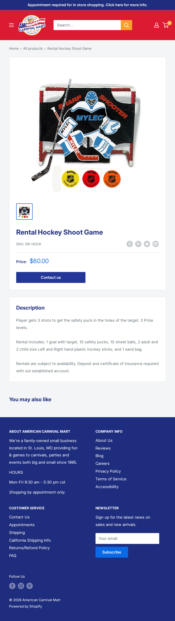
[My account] (156, 25)
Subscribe (111, 552)
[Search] (126, 25)
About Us (104, 440)
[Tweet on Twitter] (147, 243)
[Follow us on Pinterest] (29, 585)
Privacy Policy (108, 471)
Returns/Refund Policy (29, 548)
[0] (166, 25)
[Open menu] (11, 25)
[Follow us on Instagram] (21, 585)
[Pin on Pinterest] (138, 243)
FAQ (12, 555)
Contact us (51, 277)
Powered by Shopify (25, 606)
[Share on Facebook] (129, 243)
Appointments (22, 525)
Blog (99, 455)
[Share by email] (155, 243)
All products (33, 48)
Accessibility (106, 486)
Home (14, 48)
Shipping (17, 532)
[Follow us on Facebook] (12, 585)
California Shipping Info (30, 540)
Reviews (103, 448)
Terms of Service (110, 479)
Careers (102, 463)
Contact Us (19, 517)
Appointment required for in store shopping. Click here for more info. (88, 5)
